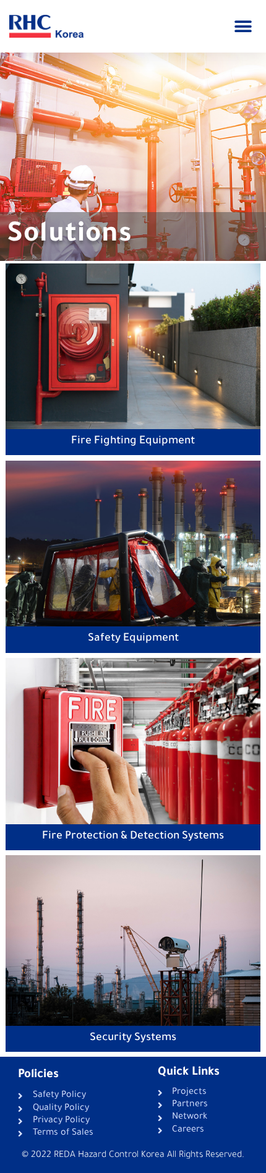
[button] (243, 26)
